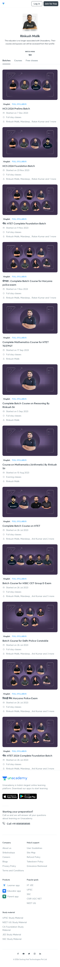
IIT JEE (30, 885)
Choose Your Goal (16, 3)
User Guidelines (34, 848)
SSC (29, 894)
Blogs (5, 861)
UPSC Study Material (12, 917)
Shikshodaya (8, 852)
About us (6, 848)
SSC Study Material (11, 938)
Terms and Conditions (13, 870)
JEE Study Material (11, 934)
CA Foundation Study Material (13, 928)
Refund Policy (33, 857)
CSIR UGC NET (34, 898)
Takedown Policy (35, 861)
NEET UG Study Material (14, 922)
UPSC (29, 889)
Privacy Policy (9, 865)
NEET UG (31, 903)
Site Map (31, 852)
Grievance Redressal (37, 865)
